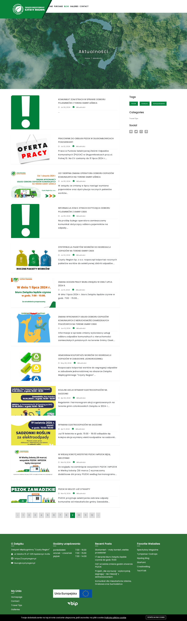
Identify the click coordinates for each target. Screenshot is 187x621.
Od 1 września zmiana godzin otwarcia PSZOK (114, 565)
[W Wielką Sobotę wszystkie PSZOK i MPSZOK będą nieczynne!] (33, 465)
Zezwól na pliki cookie (156, 617)
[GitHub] (141, 131)
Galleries (74, 6)
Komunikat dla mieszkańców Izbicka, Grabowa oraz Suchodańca (113, 582)
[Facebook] (131, 131)
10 (79, 515)
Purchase (58, 6)
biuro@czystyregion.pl (24, 563)
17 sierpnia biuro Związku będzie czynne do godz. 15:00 (110, 558)
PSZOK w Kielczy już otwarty (74, 489)
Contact (84, 6)
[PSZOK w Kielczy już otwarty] (33, 495)
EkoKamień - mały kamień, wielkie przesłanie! (112, 551)
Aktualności (80, 107)
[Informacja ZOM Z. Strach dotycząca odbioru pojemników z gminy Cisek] (33, 221)
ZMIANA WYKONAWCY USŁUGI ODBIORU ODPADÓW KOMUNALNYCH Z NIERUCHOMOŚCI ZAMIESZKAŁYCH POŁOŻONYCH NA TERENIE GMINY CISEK (83, 320)
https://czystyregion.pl (25, 558)
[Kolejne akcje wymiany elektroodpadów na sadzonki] (33, 401)
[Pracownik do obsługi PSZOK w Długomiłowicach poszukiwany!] (33, 149)
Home (50, 6)
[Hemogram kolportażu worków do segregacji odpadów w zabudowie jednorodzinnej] (33, 366)
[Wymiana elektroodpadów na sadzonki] (33, 433)
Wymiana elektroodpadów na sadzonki (80, 424)
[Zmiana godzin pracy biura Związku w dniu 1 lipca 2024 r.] (33, 293)
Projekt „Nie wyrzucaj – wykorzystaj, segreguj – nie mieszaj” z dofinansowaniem (112, 574)
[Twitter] (136, 131)
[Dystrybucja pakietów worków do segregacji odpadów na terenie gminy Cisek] (33, 258)
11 (85, 515)
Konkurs (145, 104)
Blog (66, 6)
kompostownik (159, 104)
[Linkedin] (146, 131)
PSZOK (133, 104)
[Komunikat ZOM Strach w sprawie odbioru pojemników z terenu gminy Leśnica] (33, 112)
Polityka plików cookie (115, 617)
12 (92, 515)
